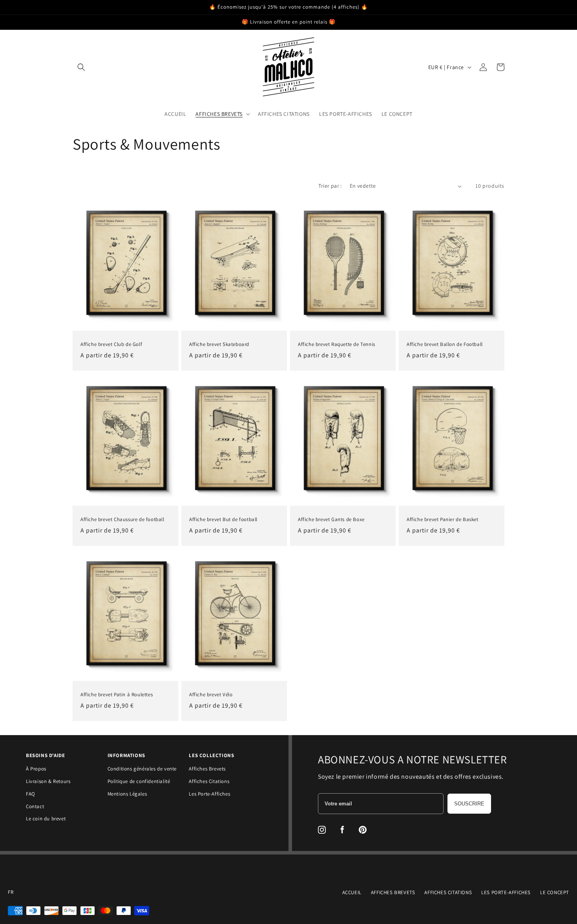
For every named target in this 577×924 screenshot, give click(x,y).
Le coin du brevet (46, 818)
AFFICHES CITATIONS (448, 892)
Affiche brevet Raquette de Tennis (336, 344)
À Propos (36, 768)
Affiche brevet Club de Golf (111, 344)
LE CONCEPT (554, 892)
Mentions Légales (127, 793)
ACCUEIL (352, 892)
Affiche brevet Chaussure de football (122, 519)
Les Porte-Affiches (209, 793)
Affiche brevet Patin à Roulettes (116, 695)
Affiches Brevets (207, 768)
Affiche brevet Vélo (210, 695)
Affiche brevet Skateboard (219, 344)
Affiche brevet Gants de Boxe (331, 519)
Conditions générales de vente (142, 768)
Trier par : (329, 185)
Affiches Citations (209, 781)
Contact (35, 806)
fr (10, 892)
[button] (81, 67)
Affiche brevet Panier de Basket (442, 519)
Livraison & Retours (48, 781)
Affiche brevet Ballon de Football (445, 344)
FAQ (30, 793)
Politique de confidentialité (139, 781)
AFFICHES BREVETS (393, 892)
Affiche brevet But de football (223, 519)
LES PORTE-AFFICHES (506, 892)
